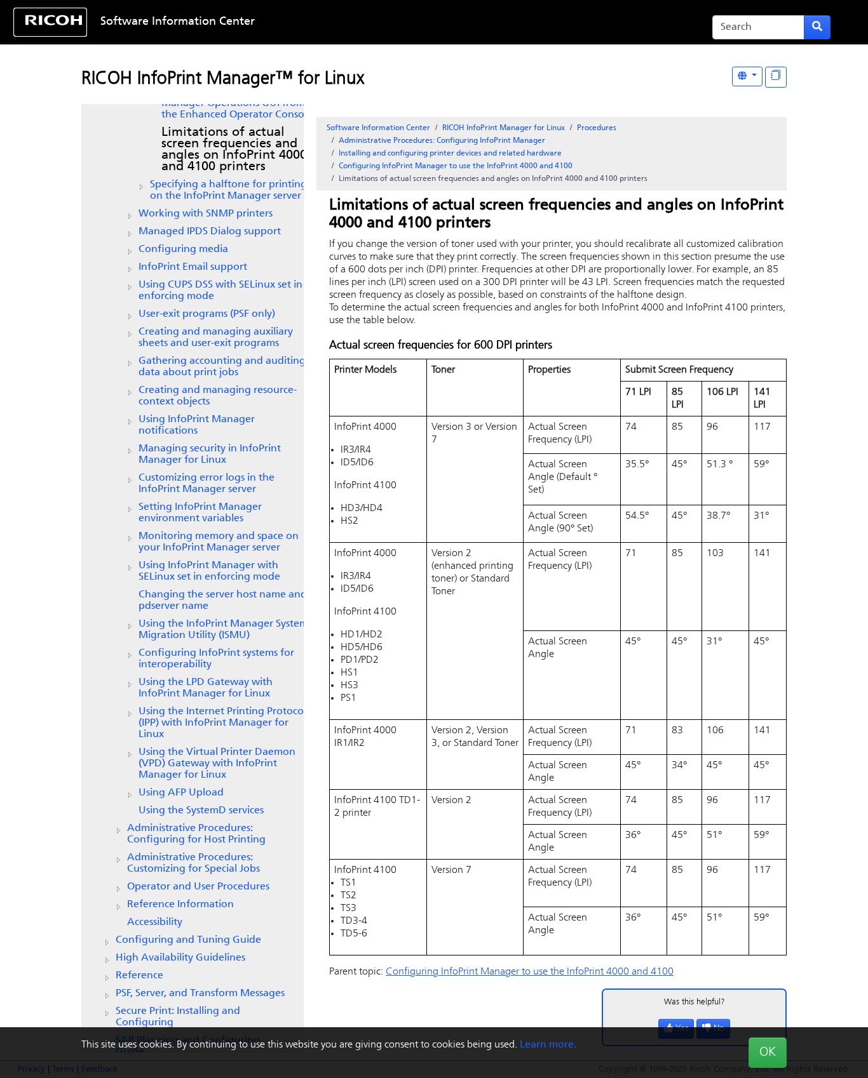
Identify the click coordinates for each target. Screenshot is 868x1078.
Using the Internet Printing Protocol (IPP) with (222, 723)
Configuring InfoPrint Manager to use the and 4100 (456, 166)
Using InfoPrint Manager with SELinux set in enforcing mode (209, 571)
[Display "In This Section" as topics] (776, 77)
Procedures (596, 128)
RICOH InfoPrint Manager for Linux (503, 128)
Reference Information (180, 905)
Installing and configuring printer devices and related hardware (450, 153)
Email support (193, 267)
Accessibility (154, 922)
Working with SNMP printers (206, 214)
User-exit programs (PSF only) (207, 314)
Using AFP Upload (181, 793)
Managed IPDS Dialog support (210, 232)
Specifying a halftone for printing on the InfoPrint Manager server (228, 190)
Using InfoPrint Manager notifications (197, 425)
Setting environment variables (200, 513)
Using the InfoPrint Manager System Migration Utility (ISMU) (223, 630)
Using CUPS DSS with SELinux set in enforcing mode (220, 291)
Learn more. (548, 1045)
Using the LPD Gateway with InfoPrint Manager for (206, 688)
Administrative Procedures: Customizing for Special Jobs (193, 863)
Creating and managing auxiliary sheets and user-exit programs (216, 338)
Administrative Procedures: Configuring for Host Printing (196, 834)
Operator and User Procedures (198, 887)
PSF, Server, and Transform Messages (200, 993)
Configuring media (183, 249)
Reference (139, 976)
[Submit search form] (817, 27)
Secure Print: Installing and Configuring (178, 1017)
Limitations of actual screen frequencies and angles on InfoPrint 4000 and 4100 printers (234, 150)
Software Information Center (177, 22)
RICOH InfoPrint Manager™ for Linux (222, 79)
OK (767, 1052)
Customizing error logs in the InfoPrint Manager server (207, 484)
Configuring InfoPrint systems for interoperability (216, 659)
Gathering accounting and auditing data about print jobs (222, 367)
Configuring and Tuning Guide (188, 940)
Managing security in (210, 454)
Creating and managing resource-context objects (218, 396)
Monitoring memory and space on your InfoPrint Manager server (219, 542)
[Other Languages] (747, 76)
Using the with (217, 763)
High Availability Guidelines (180, 958)
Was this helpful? (694, 1002)
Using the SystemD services (201, 811)
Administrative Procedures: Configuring (442, 141)
